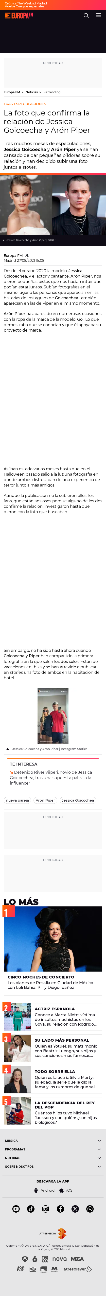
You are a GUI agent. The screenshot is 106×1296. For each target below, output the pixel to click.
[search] (86, 15)
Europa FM (12, 92)
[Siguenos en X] (75, 1211)
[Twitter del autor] (27, 255)
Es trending (51, 92)
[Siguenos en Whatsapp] (90, 1211)
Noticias (32, 92)
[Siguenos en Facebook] (60, 1211)
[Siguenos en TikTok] (31, 1211)
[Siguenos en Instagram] (45, 1211)
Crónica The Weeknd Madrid (26, 3)
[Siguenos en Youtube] (16, 1211)
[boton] (77, 1141)
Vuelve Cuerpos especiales (24, 6)
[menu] (98, 14)
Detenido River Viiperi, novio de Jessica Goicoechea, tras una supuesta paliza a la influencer (51, 778)
